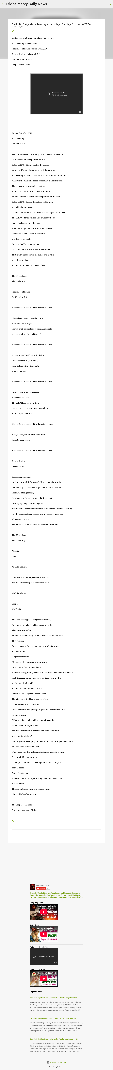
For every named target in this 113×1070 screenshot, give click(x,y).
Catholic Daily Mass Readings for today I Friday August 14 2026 (53, 1018)
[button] (13, 31)
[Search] (110, 4)
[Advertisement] (56, 862)
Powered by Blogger (58, 1062)
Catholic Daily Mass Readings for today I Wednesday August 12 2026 (54, 1039)
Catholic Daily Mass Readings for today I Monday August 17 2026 (53, 998)
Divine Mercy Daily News (26, 4)
